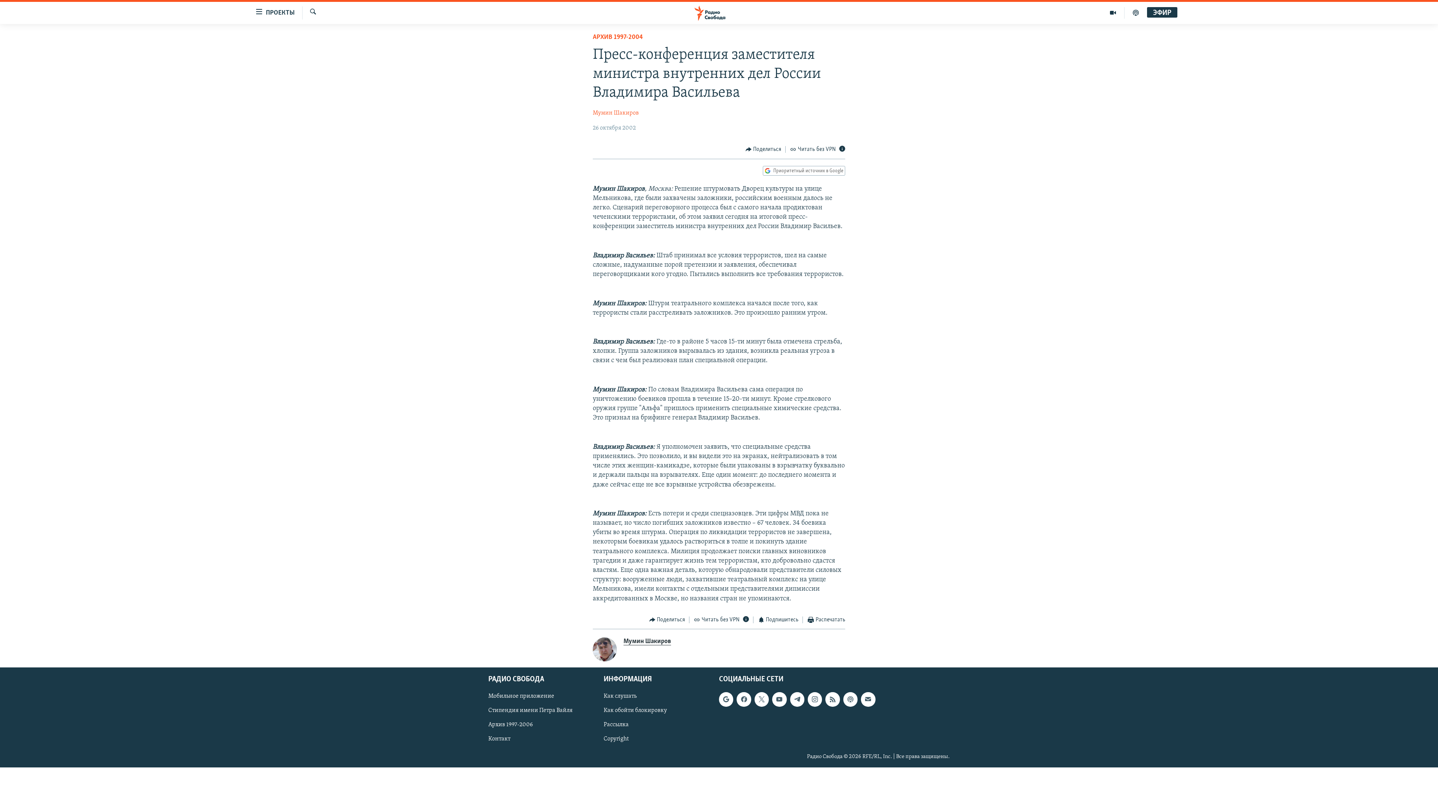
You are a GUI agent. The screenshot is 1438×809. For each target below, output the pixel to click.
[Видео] (1113, 12)
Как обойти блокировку (635, 711)
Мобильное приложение (521, 697)
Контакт (499, 739)
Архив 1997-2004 (618, 37)
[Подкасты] (850, 700)
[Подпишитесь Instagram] (815, 700)
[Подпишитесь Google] (726, 700)
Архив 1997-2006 (510, 725)
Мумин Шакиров (616, 113)
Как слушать (620, 697)
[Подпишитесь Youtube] (779, 700)
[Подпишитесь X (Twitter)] (762, 700)
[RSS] (832, 700)
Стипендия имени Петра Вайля (530, 711)
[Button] (764, 149)
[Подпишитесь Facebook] (744, 700)
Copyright (616, 739)
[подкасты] (1136, 12)
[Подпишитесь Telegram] (797, 700)
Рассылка (616, 725)
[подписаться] (868, 700)
